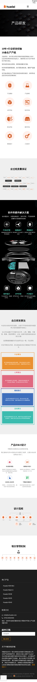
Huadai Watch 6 (8, 590)
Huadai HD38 (7, 594)
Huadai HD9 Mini (8, 586)
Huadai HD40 (7, 602)
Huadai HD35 (7, 598)
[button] (27, 6)
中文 (34, 3)
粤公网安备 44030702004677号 (24, 676)
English (34, 1)
